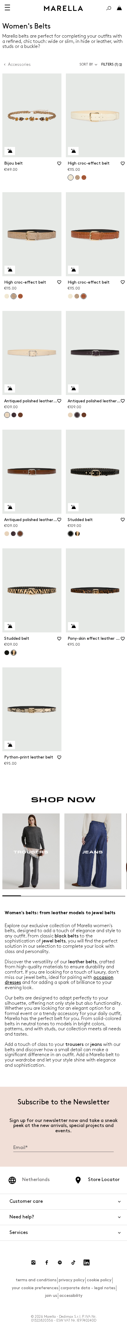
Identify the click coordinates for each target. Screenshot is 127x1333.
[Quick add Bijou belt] (9, 151)
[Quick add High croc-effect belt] (73, 151)
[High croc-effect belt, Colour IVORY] (6, 296)
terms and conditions (36, 1280)
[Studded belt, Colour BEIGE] (77, 533)
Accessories (19, 64)
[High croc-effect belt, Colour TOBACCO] (84, 177)
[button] (113, 64)
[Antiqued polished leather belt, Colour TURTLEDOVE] (70, 415)
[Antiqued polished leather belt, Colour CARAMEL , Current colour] (20, 533)
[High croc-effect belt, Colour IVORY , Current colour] (70, 177)
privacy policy (71, 1280)
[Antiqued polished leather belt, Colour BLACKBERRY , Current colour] (77, 415)
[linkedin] (86, 1262)
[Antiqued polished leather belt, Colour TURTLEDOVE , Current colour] (7, 415)
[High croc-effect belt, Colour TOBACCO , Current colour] (83, 296)
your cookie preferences (35, 1288)
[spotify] (60, 1262)
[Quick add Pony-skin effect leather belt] (73, 626)
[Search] (109, 8)
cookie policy (99, 1280)
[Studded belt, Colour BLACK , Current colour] (70, 533)
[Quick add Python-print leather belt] (9, 745)
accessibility (70, 1295)
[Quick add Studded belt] (73, 507)
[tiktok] (73, 1262)
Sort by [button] (86, 64)
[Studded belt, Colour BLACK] (6, 652)
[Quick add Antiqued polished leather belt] (9, 388)
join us (51, 1295)
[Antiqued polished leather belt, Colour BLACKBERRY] (14, 415)
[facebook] (47, 1262)
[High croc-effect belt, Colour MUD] (77, 177)
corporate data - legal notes (88, 1288)
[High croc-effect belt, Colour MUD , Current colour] (13, 296)
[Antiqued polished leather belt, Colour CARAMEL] (20, 415)
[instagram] (33, 1262)
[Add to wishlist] (59, 165)
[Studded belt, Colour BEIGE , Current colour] (13, 652)
